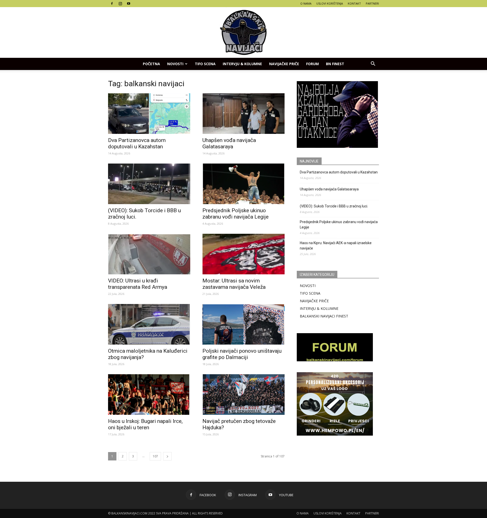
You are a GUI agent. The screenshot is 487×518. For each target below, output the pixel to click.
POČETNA (151, 63)
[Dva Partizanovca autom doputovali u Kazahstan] (149, 113)
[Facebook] (112, 3)
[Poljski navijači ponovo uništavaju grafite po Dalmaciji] (243, 324)
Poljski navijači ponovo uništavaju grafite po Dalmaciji (242, 354)
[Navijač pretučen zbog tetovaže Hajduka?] (243, 394)
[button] (373, 64)
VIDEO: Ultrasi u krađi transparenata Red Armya (137, 284)
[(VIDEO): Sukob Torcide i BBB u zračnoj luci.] (149, 184)
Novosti (175, 63)
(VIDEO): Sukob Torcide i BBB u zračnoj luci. (334, 206)
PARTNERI (372, 3)
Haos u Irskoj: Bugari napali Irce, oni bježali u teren (145, 424)
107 (155, 456)
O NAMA (305, 3)
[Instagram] (120, 3)
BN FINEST (335, 63)
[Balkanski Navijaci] (243, 32)
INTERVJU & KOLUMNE (242, 63)
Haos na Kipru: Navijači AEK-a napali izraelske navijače (336, 245)
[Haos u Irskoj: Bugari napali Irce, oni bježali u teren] (149, 394)
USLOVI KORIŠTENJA (329, 3)
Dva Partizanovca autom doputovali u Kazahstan (137, 143)
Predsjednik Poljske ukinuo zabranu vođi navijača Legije (235, 213)
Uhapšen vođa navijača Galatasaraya (229, 143)
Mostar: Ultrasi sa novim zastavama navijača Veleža (234, 284)
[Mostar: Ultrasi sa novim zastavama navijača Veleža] (243, 254)
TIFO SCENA (205, 63)
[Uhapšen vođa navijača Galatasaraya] (243, 113)
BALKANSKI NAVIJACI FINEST (324, 316)
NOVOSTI (308, 285)
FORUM (312, 63)
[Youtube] (128, 3)
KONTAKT (354, 3)
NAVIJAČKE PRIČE (284, 63)
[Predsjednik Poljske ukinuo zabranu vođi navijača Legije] (243, 184)
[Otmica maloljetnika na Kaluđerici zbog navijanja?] (149, 324)
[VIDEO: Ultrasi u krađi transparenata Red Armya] (149, 254)
